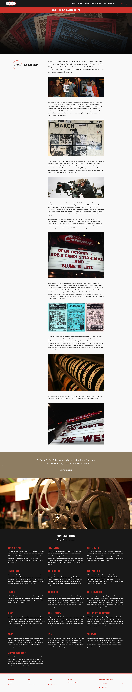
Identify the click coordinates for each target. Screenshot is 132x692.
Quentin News (111, 3)
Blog (105, 3)
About (73, 3)
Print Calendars (52, 684)
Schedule (80, 3)
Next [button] (129, 465)
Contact (87, 3)
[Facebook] (102, 687)
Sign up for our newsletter (106, 680)
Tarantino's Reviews (96, 3)
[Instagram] (106, 687)
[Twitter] (99, 687)
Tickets (122, 3)
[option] (66, 465)
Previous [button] (2, 465)
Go (122, 683)
